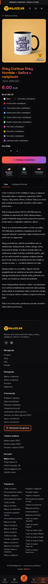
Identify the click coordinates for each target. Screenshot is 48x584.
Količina (6, 146)
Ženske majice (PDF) (12, 444)
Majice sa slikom (10, 529)
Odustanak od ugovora (19, 428)
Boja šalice (8, 94)
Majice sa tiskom (10, 525)
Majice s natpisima (11, 376)
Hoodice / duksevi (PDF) (14, 447)
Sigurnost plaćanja (11, 401)
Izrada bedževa (31, 512)
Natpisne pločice (32, 508)
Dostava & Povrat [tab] (19, 184)
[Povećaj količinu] (17, 151)
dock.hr (27, 569)
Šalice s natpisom (11, 555)
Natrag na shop (11, 16)
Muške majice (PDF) (12, 441)
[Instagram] (6, 343)
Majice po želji (10, 522)
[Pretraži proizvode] (29, 8)
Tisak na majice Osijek (34, 537)
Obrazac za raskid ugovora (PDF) (17, 415)
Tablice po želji (10, 536)
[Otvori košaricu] (35, 8)
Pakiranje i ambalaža (12, 405)
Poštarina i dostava (11, 398)
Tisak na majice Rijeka (34, 534)
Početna (7, 355)
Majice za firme (10, 506)
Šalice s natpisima (11, 380)
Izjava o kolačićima (11, 422)
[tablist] (24, 184)
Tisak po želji (9, 502)
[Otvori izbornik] (41, 8)
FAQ (5, 362)
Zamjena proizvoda (12, 408)
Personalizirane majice (13, 492)
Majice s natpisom (11, 495)
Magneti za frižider (33, 515)
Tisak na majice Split (33, 530)
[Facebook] (11, 343)
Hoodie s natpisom (11, 539)
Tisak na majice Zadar (34, 540)
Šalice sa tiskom (10, 532)
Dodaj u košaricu (25, 160)
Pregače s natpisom (33, 489)
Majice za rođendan (12, 509)
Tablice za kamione (33, 505)
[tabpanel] (24, 248)
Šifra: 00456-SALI (11, 81)
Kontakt (7, 365)
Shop (6, 358)
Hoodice (7, 383)
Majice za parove (11, 542)
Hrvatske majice (31, 492)
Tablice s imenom (32, 495)
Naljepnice (8, 387)
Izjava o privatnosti (11, 419)
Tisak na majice (10, 489)
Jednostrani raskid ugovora (15, 412)
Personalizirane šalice (13, 499)
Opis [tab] (6, 184)
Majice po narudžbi (12, 546)
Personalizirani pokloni (13, 518)
